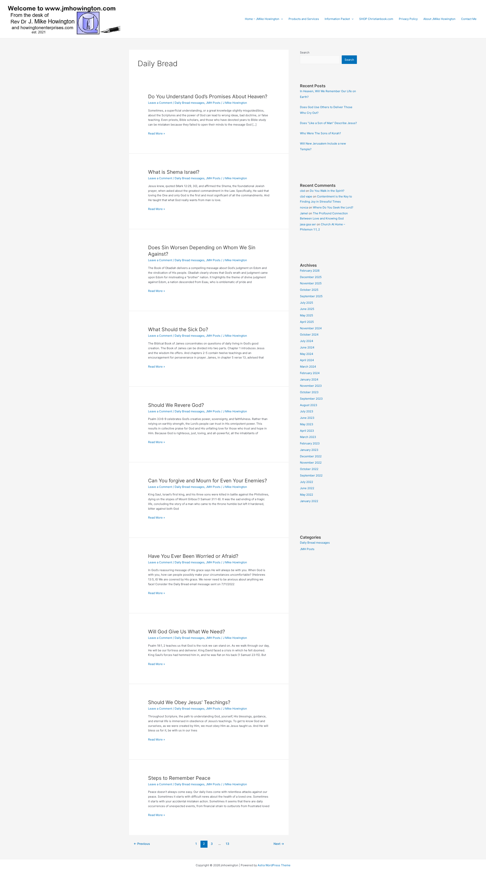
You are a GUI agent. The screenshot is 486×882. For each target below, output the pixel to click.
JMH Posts (213, 103)
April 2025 (307, 322)
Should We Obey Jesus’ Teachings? (189, 702)
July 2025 (306, 302)
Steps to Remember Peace (179, 778)
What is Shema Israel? (173, 172)
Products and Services (304, 19)
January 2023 (309, 450)
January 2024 (309, 379)
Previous (142, 844)
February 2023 (310, 443)
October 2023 (309, 392)
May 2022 (306, 494)
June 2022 (307, 488)
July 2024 (306, 341)
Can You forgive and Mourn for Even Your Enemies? (207, 480)
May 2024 (306, 354)
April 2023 (307, 430)
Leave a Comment (160, 103)
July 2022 (306, 482)
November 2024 (311, 328)
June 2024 (307, 347)
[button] (281, 19)
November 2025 (311, 283)
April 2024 (307, 360)
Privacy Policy (408, 19)
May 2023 (306, 424)
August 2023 (308, 405)
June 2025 (307, 309)
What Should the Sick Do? (178, 329)
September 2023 (311, 398)
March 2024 (308, 366)
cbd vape (306, 196)
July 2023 (306, 411)
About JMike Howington (439, 19)
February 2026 (310, 270)
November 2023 (311, 386)
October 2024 (309, 334)
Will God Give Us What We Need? (186, 631)
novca (304, 207)
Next (279, 844)
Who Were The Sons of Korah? (320, 133)
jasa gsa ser (308, 224)
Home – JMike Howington (262, 19)
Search (304, 52)
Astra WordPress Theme (274, 865)
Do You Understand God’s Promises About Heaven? (207, 96)
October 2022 (309, 469)
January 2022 (309, 501)
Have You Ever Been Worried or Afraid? (193, 556)
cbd (302, 191)
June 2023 (307, 418)
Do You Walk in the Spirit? (327, 191)
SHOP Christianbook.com (376, 19)
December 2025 (311, 277)
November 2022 (311, 462)
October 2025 (309, 290)
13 (227, 844)
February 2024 (310, 373)
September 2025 (311, 296)
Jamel (304, 213)
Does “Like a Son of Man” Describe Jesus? (328, 123)
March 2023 (308, 437)
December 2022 (311, 456)
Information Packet (337, 19)
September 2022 (311, 475)
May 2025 (306, 315)
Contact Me (469, 19)
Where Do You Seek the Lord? (333, 207)
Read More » (156, 133)
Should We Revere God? (176, 405)
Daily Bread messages (189, 103)
